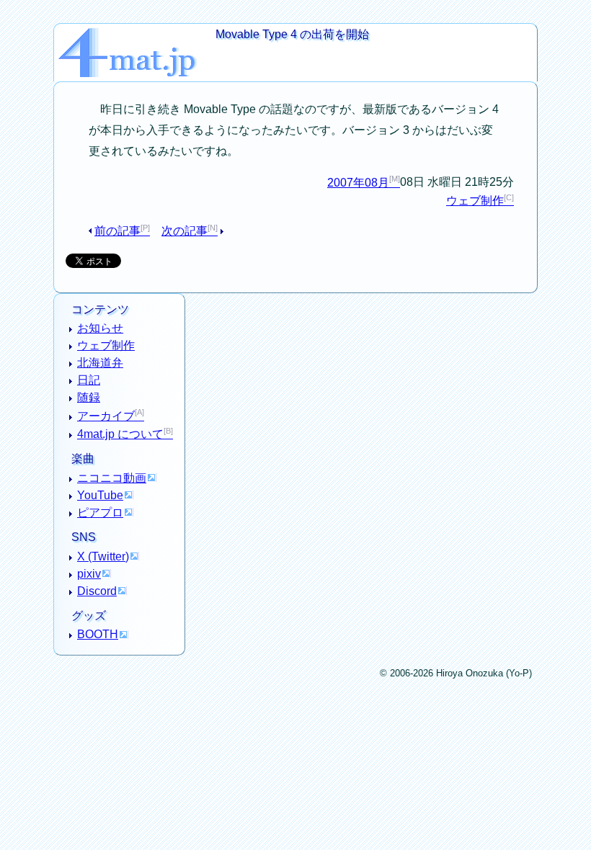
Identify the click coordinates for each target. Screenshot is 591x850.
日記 (88, 380)
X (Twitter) (103, 556)
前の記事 (117, 231)
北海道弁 (100, 363)
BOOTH (97, 634)
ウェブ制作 (475, 200)
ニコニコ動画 (111, 478)
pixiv (89, 574)
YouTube (100, 495)
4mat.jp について (120, 434)
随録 (88, 397)
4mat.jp (137, 36)
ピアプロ (100, 512)
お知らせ (100, 328)
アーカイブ (106, 416)
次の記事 (184, 231)
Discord (97, 591)
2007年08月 (358, 182)
